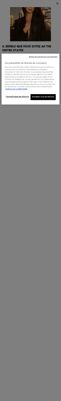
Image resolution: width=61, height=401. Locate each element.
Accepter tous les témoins (43, 97)
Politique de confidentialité (16, 89)
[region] (31, 79)
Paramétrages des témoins (17, 97)
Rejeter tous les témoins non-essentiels (43, 57)
